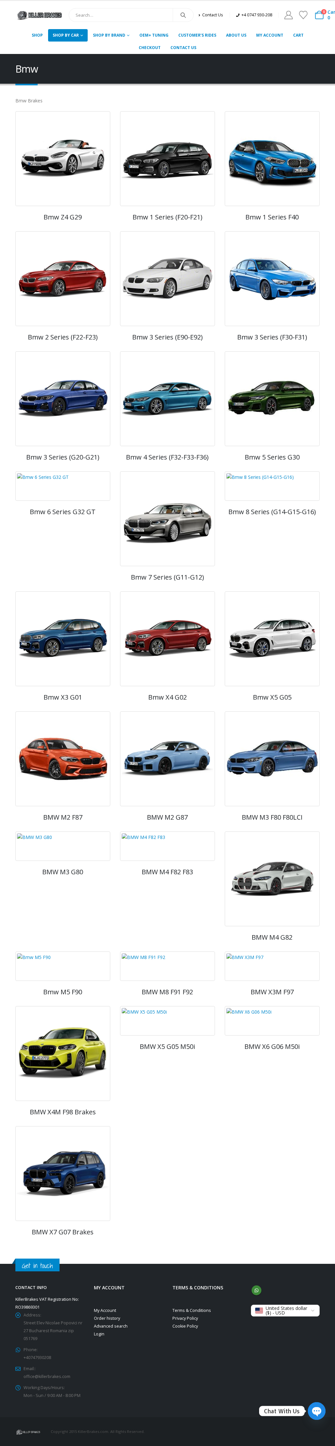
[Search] (183, 15)
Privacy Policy (185, 1318)
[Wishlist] (303, 15)
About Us (236, 35)
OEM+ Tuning (153, 35)
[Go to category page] (62, 158)
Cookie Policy (185, 1326)
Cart (298, 35)
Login (99, 1334)
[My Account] (288, 15)
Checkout (150, 47)
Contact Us (183, 47)
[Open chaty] (317, 1411)
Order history (107, 1318)
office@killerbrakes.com (47, 1376)
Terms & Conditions (191, 1310)
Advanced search (111, 1326)
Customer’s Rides (197, 35)
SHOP (37, 35)
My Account (269, 35)
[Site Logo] (39, 15)
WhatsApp (256, 1290)
